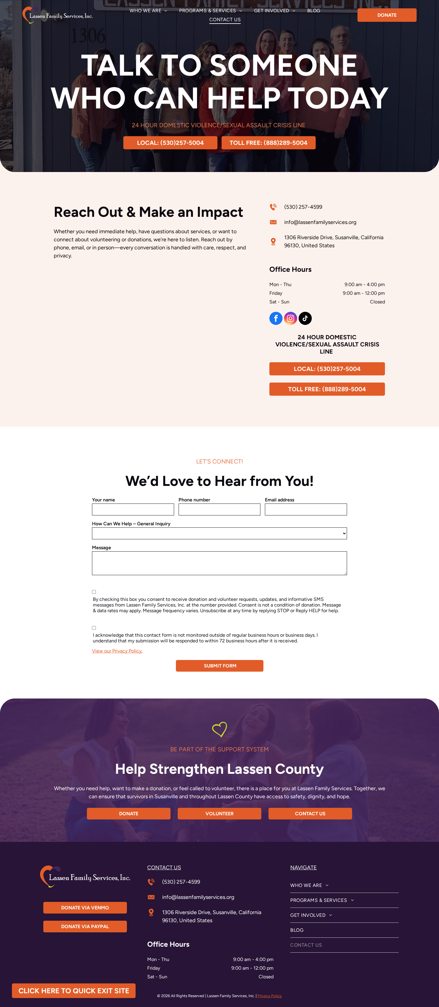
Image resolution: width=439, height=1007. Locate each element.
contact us (164, 867)
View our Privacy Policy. (117, 651)
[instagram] (290, 319)
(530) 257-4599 (303, 207)
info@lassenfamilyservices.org (320, 222)
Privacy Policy (269, 996)
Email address (279, 500)
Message (101, 547)
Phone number (194, 500)
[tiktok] (305, 319)
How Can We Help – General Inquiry (131, 523)
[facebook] (276, 319)
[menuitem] (148, 10)
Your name (103, 500)
